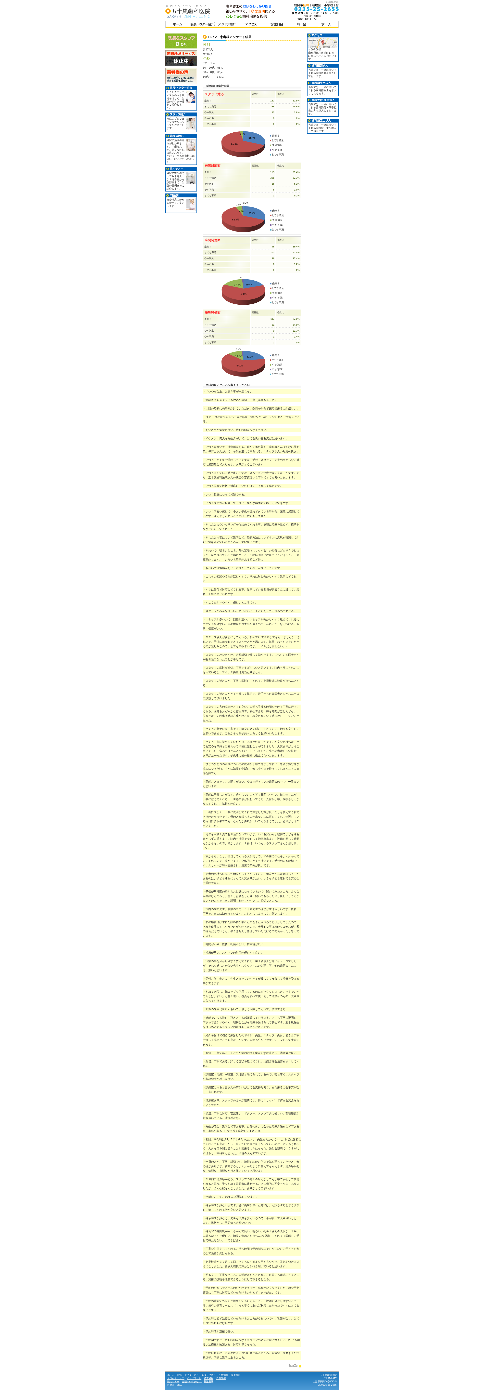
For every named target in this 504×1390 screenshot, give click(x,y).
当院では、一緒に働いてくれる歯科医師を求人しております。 (322, 73)
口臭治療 (221, 1378)
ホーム (177, 25)
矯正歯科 (208, 1378)
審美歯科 (236, 1375)
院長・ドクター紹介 (202, 25)
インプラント (194, 1378)
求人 (179, 1384)
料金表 (301, 25)
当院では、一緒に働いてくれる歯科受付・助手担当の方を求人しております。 (322, 109)
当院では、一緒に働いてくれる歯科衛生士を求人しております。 (322, 90)
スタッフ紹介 (227, 25)
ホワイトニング (175, 1378)
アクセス (251, 25)
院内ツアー (173, 1381)
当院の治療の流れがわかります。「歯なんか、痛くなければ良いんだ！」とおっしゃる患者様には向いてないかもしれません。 (181, 151)
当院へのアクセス (191, 1381)
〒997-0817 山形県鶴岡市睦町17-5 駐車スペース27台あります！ (322, 54)
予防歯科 (223, 1375)
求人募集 (326, 25)
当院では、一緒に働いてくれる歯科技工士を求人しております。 (322, 128)
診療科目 (276, 25)
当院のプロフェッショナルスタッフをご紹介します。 (175, 123)
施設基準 (208, 1381)
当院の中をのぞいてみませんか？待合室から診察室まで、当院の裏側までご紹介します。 (175, 181)
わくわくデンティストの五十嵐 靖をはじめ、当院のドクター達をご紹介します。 (175, 100)
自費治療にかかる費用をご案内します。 (175, 202)
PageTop (293, 1365)
